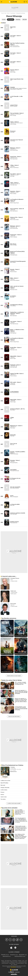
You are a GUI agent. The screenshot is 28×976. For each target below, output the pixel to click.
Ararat (11, 495)
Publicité (19, 960)
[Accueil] (13, 2)
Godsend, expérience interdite (17, 513)
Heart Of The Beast (4, 782)
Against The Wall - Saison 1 (17, 373)
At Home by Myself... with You (17, 408)
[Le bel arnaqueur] (6, 392)
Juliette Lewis (13, 591)
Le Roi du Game (4, 789)
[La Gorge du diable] (6, 505)
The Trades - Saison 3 (15, 35)
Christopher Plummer (14, 578)
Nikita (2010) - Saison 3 (15, 356)
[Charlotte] (6, 88)
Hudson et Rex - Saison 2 (16, 217)
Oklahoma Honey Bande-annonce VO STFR (7, 653)
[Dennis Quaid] (5, 609)
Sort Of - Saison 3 (14, 69)
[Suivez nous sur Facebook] (7, 939)
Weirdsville (13, 434)
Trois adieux (3, 799)
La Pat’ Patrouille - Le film (16, 96)
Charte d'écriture (12, 963)
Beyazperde (21, 954)
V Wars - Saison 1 (14, 165)
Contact (2, 960)
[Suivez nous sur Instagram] (14, 939)
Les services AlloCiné (20, 963)
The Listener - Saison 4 (16, 321)
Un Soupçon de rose (15, 478)
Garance (2, 794)
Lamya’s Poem (13, 105)
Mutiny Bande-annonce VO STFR (7, 635)
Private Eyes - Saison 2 (16, 234)
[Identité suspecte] (6, 522)
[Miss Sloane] (6, 244)
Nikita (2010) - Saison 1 (15, 399)
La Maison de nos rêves (5, 780)
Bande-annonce (13, 771)
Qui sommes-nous (8, 960)
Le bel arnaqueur (14, 391)
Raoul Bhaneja (12, 13)
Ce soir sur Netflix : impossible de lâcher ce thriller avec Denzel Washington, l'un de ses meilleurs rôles (20, 812)
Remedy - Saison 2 (14, 269)
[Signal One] (6, 27)
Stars (5, 13)
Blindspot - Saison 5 (15, 147)
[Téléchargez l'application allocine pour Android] (16, 947)
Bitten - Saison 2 (14, 278)
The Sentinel (13, 469)
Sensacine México (18, 956)
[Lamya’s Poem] (6, 105)
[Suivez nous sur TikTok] (17, 939)
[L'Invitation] (5, 772)
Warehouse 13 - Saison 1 (16, 425)
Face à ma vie (13, 443)
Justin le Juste (4, 796)
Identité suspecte (14, 521)
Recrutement (15, 960)
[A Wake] (6, 418)
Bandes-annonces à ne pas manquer (14, 675)
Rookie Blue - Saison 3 (15, 347)
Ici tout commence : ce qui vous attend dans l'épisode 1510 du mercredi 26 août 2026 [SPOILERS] (21, 708)
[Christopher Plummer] (5, 583)
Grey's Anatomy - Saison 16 (17, 208)
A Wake (12, 417)
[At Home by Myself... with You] (6, 409)
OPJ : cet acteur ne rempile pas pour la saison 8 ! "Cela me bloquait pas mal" (20, 683)
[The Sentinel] (6, 470)
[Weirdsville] (6, 435)
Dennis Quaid (13, 603)
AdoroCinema (6, 956)
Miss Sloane (13, 244)
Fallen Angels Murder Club (16, 79)
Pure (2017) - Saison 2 (15, 173)
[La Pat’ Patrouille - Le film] (6, 97)
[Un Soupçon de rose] (6, 479)
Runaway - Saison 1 (15, 460)
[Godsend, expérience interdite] (6, 513)
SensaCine (12, 954)
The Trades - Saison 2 (15, 53)
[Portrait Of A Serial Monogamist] (6, 262)
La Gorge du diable (15, 504)
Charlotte (12, 87)
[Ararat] (6, 496)
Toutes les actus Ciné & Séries (14, 716)
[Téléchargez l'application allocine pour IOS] (12, 947)
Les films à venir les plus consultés (14, 803)
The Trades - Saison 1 (15, 61)
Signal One (13, 27)
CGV (26, 960)
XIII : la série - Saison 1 (15, 382)
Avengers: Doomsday (5, 787)
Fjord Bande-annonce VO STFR (21, 635)
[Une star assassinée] (6, 487)
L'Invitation (12, 767)
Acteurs (8, 13)
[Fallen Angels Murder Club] (6, 79)
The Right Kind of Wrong (16, 304)
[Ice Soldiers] (6, 296)
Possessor (13, 131)
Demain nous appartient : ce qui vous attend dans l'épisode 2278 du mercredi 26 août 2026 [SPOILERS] (21, 692)
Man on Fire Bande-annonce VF (21, 653)
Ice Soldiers (13, 296)
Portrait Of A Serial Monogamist (18, 261)
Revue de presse (5, 963)
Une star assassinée (15, 487)
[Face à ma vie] (6, 444)
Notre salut (3, 785)
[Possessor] (6, 131)
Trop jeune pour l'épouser (16, 139)
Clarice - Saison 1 (14, 121)
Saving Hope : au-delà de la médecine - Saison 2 (17, 313)
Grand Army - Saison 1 (15, 156)
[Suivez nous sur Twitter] (10, 939)
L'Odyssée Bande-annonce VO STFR (7, 671)
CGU (23, 960)
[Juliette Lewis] (5, 596)
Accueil (2, 13)
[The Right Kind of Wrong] (6, 305)
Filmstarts (3, 954)
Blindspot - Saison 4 (15, 226)
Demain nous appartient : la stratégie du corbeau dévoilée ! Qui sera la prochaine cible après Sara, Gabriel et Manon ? (21, 700)
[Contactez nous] (21, 939)
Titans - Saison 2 (14, 182)
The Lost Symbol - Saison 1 (17, 113)
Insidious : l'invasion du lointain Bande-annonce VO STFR (21, 671)
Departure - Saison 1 (15, 191)
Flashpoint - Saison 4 (15, 364)
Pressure (2, 792)
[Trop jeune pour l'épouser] (6, 140)
